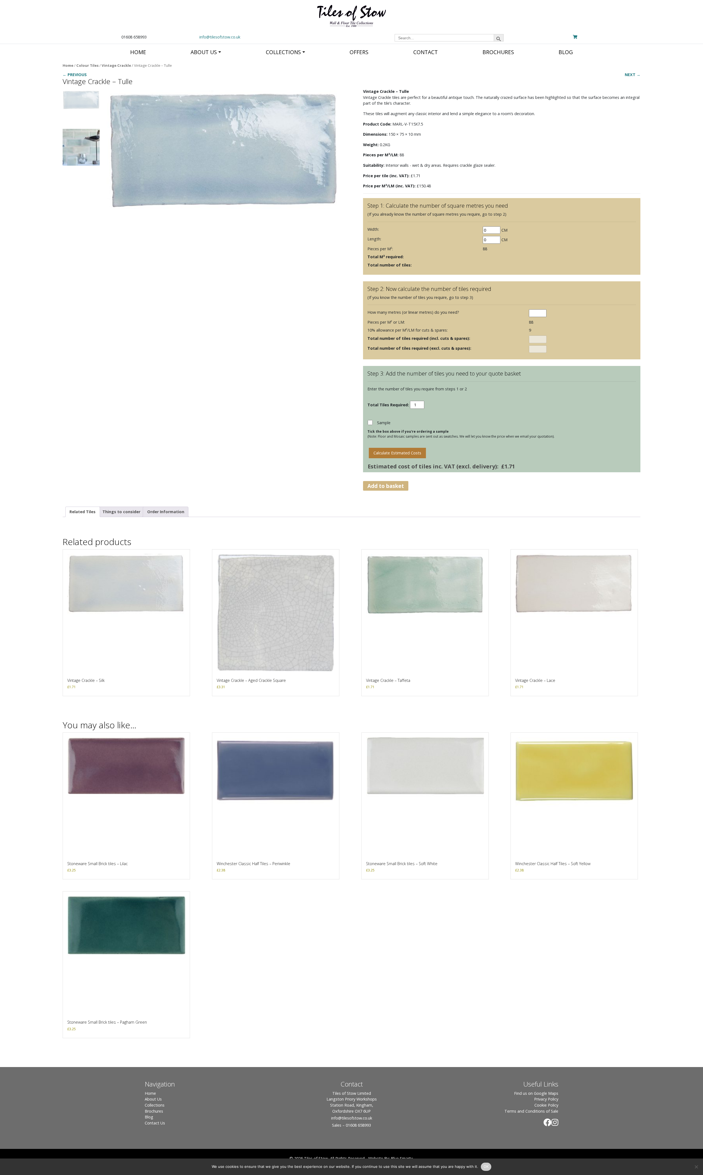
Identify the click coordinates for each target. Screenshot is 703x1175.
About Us (153, 1099)
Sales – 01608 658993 (351, 1125)
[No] (696, 1167)
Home (68, 65)
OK (486, 1166)
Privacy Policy (546, 1099)
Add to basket (385, 486)
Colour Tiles (87, 65)
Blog (149, 1117)
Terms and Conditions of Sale (531, 1111)
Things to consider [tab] (121, 511)
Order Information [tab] (165, 511)
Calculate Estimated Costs (397, 452)
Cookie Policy (546, 1105)
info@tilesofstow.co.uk (219, 37)
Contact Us (155, 1123)
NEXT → (632, 74)
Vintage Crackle (116, 65)
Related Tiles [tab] (82, 511)
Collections (154, 1105)
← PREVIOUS (75, 74)
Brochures (154, 1111)
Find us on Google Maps (536, 1093)
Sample (383, 422)
